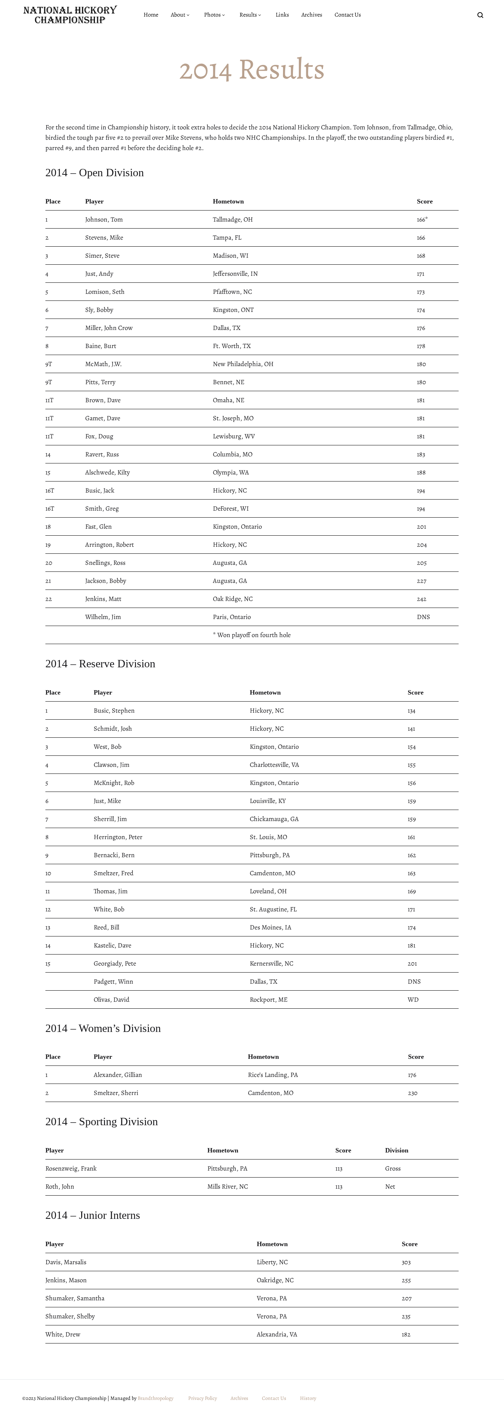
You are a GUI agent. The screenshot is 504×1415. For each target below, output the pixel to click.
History (308, 1398)
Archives (311, 15)
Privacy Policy (202, 1398)
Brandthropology (155, 1398)
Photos (212, 15)
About (178, 15)
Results (248, 15)
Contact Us (348, 15)
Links (282, 15)
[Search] (480, 15)
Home (151, 15)
